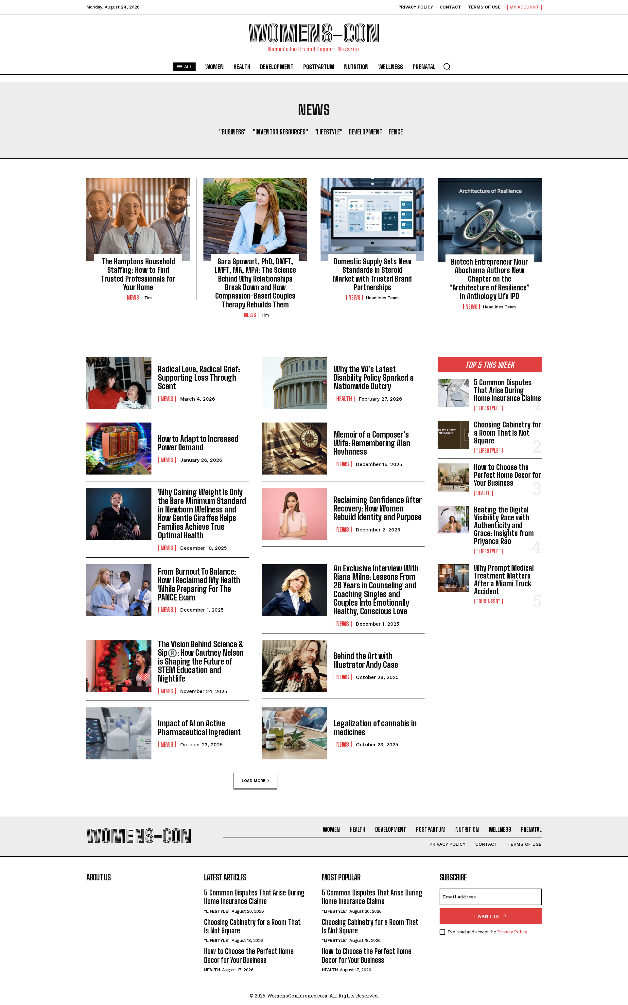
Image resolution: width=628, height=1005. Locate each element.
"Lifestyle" (328, 132)
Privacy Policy (512, 932)
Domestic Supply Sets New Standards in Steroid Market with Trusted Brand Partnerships (372, 274)
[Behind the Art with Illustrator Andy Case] (294, 666)
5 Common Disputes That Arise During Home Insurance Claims (507, 390)
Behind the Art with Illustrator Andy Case (366, 660)
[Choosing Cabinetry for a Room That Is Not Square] (453, 435)
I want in (486, 916)
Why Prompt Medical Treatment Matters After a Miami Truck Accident (504, 579)
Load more (254, 780)
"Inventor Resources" (280, 132)
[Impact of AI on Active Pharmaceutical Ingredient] (118, 733)
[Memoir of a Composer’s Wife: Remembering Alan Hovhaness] (294, 449)
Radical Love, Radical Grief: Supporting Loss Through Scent (199, 377)
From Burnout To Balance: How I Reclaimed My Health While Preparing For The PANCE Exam (199, 584)
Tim (148, 297)
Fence (396, 132)
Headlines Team (382, 297)
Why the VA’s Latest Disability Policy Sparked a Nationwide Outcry (374, 377)
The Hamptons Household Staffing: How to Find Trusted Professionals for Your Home (138, 274)
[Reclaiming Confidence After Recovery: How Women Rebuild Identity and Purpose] (294, 514)
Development (365, 132)
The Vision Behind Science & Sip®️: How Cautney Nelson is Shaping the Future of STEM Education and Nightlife (201, 661)
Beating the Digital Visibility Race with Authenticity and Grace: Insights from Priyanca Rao (504, 525)
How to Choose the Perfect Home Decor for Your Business (507, 475)
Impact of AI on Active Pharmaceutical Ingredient (199, 727)
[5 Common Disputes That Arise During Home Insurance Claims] (453, 393)
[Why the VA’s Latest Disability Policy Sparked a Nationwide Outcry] (294, 383)
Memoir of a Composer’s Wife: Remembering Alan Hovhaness (372, 443)
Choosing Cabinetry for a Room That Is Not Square (507, 432)
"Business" (233, 132)
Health (344, 399)
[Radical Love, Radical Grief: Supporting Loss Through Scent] (118, 383)
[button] (447, 66)
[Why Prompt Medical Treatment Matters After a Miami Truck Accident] (453, 578)
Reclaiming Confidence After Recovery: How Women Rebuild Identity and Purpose (378, 508)
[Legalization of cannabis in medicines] (294, 733)
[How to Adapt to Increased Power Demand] (118, 449)
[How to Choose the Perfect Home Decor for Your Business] (453, 477)
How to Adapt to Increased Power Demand (198, 443)
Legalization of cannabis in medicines (375, 727)
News (133, 297)
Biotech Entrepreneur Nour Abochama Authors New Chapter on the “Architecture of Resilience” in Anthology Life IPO (489, 279)
